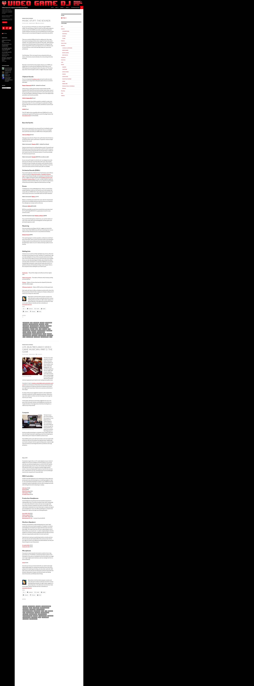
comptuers (41, 324)
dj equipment (26, 325)
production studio (27, 333)
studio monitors (42, 335)
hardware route (35, 79)
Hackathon (63, 57)
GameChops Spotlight (66, 78)
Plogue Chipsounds (26, 85)
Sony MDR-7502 (26, 513)
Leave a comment (40, 23)
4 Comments (39, 354)
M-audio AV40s (25, 545)
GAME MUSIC (65, 76)
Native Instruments (26, 277)
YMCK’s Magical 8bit (27, 98)
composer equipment (33, 324)
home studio (25, 327)
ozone (24, 332)
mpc (24, 612)
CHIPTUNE (42, 322)
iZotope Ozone (26, 234)
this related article (26, 115)
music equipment (26, 330)
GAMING (61, 7)
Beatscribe (32, 23)
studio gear (34, 335)
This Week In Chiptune (75, 7)
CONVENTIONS (65, 31)
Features (63, 40)
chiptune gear (49, 322)
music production (41, 330)
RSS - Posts (5, 33)
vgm (40, 617)
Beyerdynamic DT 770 (27, 518)
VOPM (23, 109)
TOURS (63, 38)
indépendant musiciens (43, 327)
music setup (49, 330)
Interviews (63, 59)
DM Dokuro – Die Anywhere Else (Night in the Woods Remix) (7, 59)
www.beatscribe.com (27, 304)
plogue (29, 332)
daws (47, 324)
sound (44, 333)
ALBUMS (64, 67)
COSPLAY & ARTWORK (67, 47)
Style (62, 93)
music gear (34, 330)
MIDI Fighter (25, 492)
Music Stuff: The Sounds (36, 20)
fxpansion (42, 325)
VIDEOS (62, 95)
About (52, 7)
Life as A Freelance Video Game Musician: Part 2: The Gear (37, 349)
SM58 (23, 562)
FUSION (64, 74)
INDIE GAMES (65, 50)
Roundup (63, 90)
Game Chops (63, 43)
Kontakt (34, 156)
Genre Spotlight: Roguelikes (7, 52)
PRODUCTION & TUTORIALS (27, 18)
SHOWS (64, 36)
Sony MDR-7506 (26, 516)
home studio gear (33, 327)
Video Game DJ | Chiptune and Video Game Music (15, 7)
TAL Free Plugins (26, 134)
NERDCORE (64, 83)
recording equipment (37, 333)
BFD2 (29, 206)
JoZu (62, 62)
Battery (33, 196)
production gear (40, 332)
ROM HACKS (65, 55)
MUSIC (56, 7)
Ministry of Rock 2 (39, 215)
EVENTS (67, 7)
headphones (48, 325)
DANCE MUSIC (65, 71)
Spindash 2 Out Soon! (5, 54)
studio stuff (50, 335)
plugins (34, 332)
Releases (64, 88)
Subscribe (4, 22)
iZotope (24, 282)
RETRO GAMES (65, 52)
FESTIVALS (64, 33)
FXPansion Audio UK (27, 287)
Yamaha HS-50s (25, 546)
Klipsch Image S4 (26, 515)
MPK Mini (24, 488)
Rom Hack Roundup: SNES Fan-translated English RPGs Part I (8, 69)
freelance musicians (34, 325)
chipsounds (36, 322)
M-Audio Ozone (26, 494)
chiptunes (25, 324)
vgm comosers (45, 617)
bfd (31, 322)
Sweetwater (25, 272)
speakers (49, 333)
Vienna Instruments (35, 174)
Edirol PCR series (26, 491)
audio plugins (26, 322)
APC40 (24, 489)
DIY (62, 26)
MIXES (63, 81)
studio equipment (26, 335)
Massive (34, 144)
